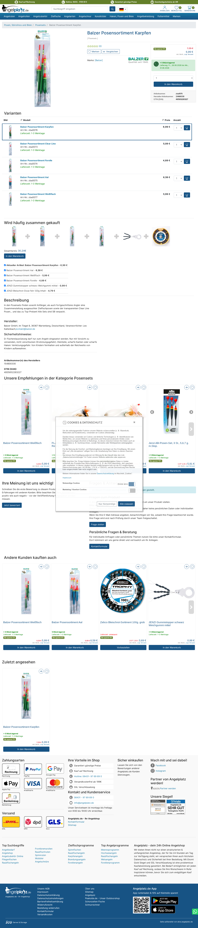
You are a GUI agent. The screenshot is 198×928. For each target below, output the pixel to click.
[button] (132, 484)
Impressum (67, 478)
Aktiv (132, 484)
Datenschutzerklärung (105, 474)
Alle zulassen (126, 504)
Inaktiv (133, 490)
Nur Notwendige (107, 504)
